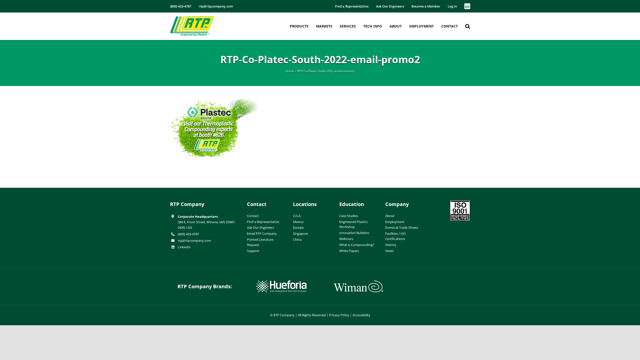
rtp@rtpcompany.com (194, 240)
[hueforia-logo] (281, 282)
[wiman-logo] (359, 282)
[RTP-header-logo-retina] (192, 18)
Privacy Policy (339, 315)
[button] (467, 26)
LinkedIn (184, 247)
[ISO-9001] (460, 202)
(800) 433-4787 (188, 234)
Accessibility (361, 315)
